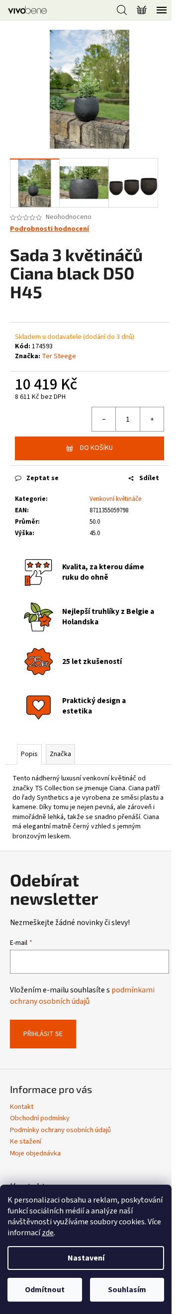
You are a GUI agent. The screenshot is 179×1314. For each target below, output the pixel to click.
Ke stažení (25, 1142)
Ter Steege (59, 356)
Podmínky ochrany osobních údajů (60, 1130)
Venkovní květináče (115, 498)
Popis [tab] (29, 754)
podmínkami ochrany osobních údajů (82, 995)
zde (48, 1232)
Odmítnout (45, 1289)
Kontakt (21, 1107)
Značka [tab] (60, 754)
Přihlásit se (43, 1034)
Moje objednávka (35, 1153)
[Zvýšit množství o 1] (152, 419)
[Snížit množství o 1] (104, 419)
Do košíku (96, 448)
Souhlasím (127, 1289)
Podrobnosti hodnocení (49, 229)
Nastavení (86, 1258)
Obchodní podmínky (40, 1118)
